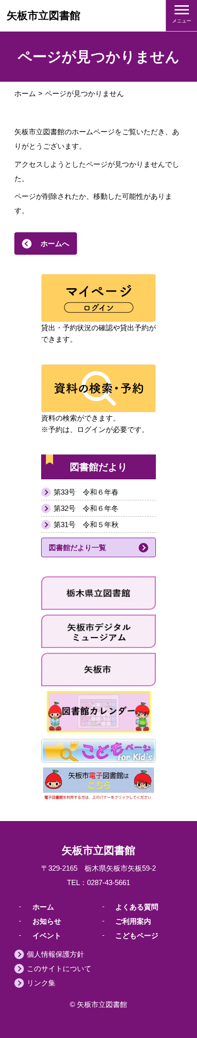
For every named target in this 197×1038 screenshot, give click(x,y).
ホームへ (55, 243)
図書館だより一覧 (77, 547)
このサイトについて (59, 968)
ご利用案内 (133, 921)
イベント (47, 935)
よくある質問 (136, 906)
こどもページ (136, 935)
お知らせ (47, 921)
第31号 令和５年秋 (86, 524)
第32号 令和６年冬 (86, 508)
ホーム (25, 93)
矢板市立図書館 (43, 16)
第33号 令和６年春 (86, 492)
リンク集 (41, 983)
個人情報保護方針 (55, 954)
